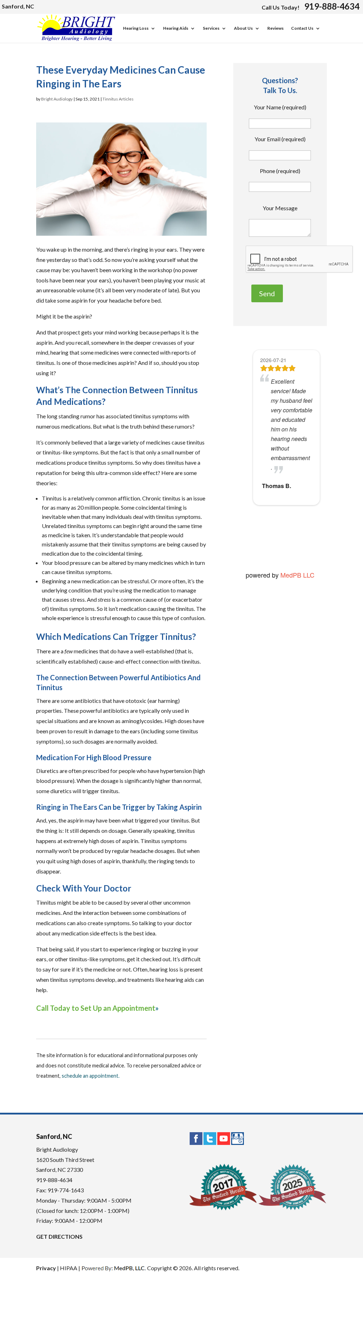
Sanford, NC (18, 6)
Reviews (275, 28)
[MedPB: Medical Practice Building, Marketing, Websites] (113, 1268)
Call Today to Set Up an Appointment (95, 1008)
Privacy (46, 1268)
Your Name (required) (280, 107)
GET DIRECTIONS (59, 1236)
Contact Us (302, 28)
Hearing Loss (136, 28)
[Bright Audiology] (76, 40)
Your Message (280, 208)
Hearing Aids (175, 28)
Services (211, 28)
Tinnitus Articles (118, 99)
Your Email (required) (280, 139)
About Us (243, 28)
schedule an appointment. (90, 1076)
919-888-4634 (331, 6)
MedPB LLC (296, 574)
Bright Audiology (57, 99)
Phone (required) (280, 170)
